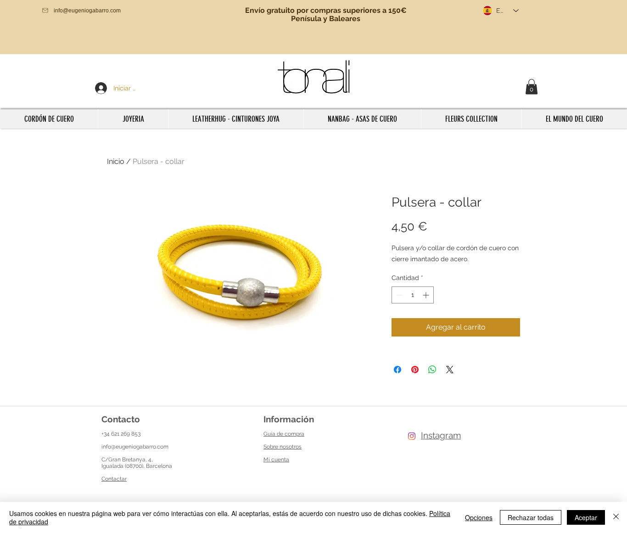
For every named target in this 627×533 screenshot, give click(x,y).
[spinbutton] (412, 295)
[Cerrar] (615, 517)
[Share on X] (449, 369)
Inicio (115, 161)
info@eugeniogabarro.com (134, 446)
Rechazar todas (531, 517)
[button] (531, 86)
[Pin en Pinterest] (414, 369)
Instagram (441, 435)
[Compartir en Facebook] (397, 369)
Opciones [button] (479, 517)
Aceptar (586, 517)
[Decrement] (398, 295)
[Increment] (426, 295)
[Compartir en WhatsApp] (432, 369)
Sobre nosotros (282, 446)
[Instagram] (411, 436)
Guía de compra (283, 434)
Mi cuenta (276, 459)
